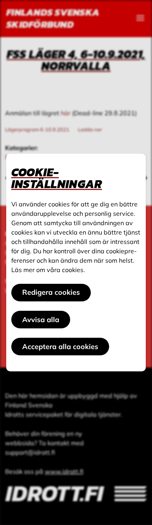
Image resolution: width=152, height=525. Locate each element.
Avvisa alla (40, 319)
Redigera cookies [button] (51, 292)
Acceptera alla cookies (60, 346)
